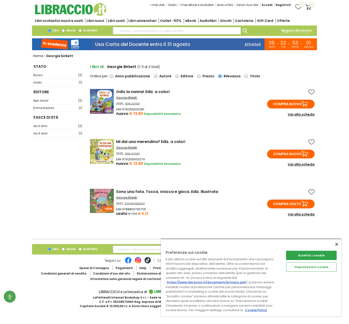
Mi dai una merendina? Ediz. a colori (150, 141)
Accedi (267, 5)
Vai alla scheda (301, 114)
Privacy (158, 268)
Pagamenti (124, 268)
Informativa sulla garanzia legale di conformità (127, 279)
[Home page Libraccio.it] (70, 15)
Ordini (172, 5)
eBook (190, 20)
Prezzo (208, 76)
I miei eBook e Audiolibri (197, 5)
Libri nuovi (95, 20)
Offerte (283, 20)
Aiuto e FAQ (225, 5)
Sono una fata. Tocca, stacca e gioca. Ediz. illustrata (167, 191)
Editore (187, 76)
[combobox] (177, 30)
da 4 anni (57, 133)
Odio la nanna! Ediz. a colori (143, 91)
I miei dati (158, 5)
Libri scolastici (59, 20)
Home (38, 56)
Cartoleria (244, 20)
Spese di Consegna (94, 268)
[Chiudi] (336, 244)
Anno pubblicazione (132, 76)
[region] (251, 277)
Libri (55, 30)
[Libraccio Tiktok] (147, 262)
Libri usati (116, 20)
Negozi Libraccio (295, 30)
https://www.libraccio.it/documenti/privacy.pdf (206, 282)
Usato (57, 82)
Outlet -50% (171, 20)
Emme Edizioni (57, 108)
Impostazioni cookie (311, 267)
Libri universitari (142, 20)
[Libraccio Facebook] (128, 262)
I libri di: (97, 66)
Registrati (283, 5)
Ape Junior (57, 100)
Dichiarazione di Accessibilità (159, 273)
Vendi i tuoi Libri (247, 5)
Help (142, 268)
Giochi (225, 20)
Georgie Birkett (126, 98)
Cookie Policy (256, 310)
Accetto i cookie (311, 255)
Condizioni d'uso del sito (111, 273)
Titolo (255, 76)
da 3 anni (57, 126)
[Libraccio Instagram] (138, 262)
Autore (165, 76)
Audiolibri (208, 20)
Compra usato (287, 203)
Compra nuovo (287, 104)
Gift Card (265, 20)
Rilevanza (232, 76)
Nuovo (57, 75)
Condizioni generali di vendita (63, 273)
